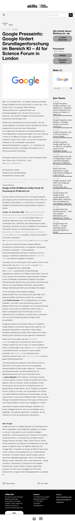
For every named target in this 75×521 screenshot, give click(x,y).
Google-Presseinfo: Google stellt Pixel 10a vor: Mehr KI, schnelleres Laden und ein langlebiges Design (62, 146)
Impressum (60, 502)
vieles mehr (17, 235)
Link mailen (44, 483)
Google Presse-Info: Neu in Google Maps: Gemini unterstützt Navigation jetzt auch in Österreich (62, 159)
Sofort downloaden (62, 39)
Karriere (58, 494)
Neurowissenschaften (21, 240)
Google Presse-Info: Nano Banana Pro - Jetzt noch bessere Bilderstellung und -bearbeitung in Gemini (62, 213)
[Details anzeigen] (70, 88)
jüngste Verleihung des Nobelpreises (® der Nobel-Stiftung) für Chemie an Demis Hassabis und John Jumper (23, 215)
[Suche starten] (71, 15)
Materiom (33, 348)
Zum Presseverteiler (14, 514)
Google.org (10, 271)
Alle (4, 19)
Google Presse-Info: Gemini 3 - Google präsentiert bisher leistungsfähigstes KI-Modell (61, 228)
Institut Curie (18, 353)
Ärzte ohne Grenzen (33, 356)
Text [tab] (5, 25)
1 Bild (16, 29)
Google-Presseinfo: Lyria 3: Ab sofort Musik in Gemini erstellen (62, 134)
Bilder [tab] (11, 25)
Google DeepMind (25, 265)
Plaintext (62, 55)
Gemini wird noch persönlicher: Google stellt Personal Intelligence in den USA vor (62, 172)
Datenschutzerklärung (63, 499)
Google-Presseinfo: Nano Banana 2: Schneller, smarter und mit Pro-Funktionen (62, 123)
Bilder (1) (57, 70)
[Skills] (34, 518)
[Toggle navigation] (40, 518)
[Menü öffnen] (4, 15)
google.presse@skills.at (13, 163)
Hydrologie (9, 240)
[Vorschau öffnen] (25, 81)
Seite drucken (10, 483)
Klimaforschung (38, 240)
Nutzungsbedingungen (64, 497)
